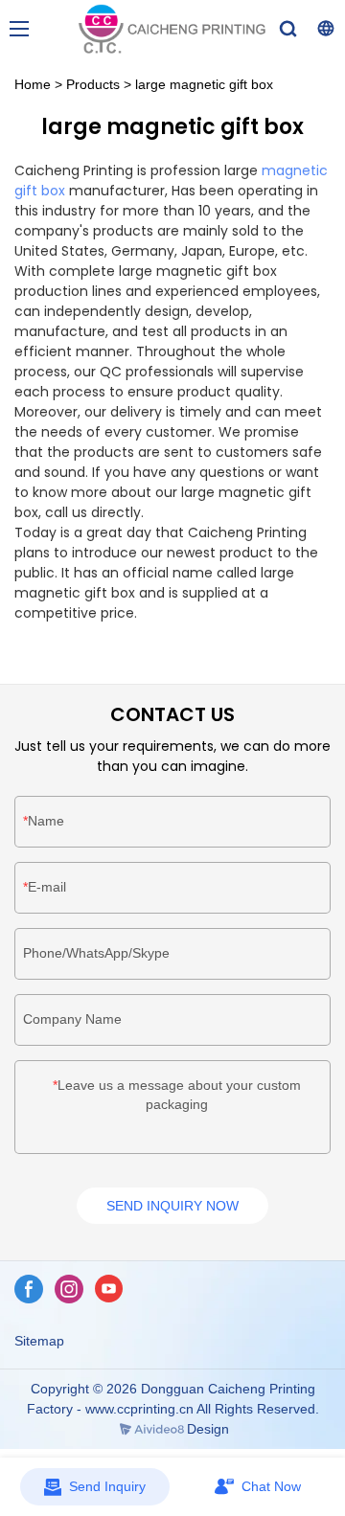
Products (93, 84)
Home (32, 84)
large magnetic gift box (204, 84)
